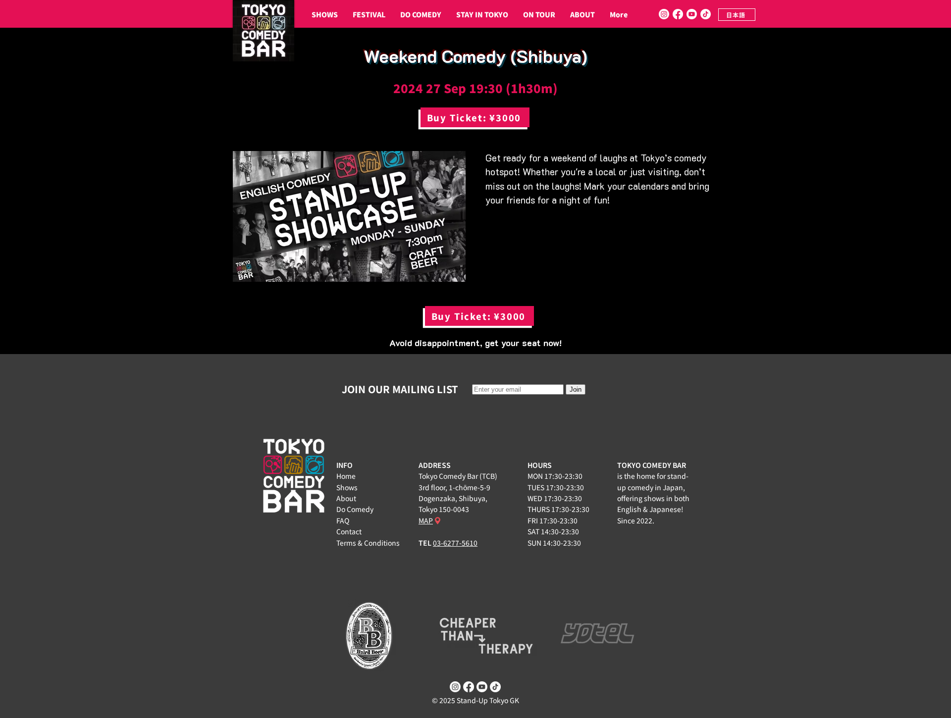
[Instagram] (664, 14)
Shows (347, 487)
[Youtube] (692, 14)
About (346, 498)
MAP (426, 520)
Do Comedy (354, 509)
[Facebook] (678, 14)
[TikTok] (705, 14)
